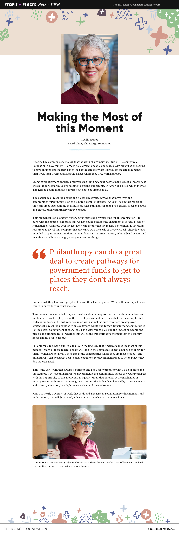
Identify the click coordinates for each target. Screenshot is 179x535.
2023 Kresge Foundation (161, 529)
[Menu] (171, 5)
